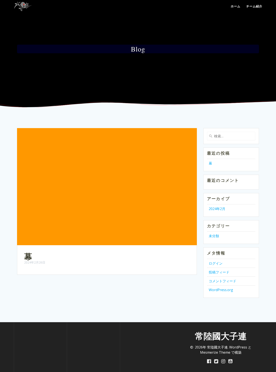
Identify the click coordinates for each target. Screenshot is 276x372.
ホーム (235, 6)
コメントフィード (222, 281)
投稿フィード (219, 272)
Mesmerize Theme (215, 352)
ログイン (216, 263)
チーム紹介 (254, 6)
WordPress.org (221, 289)
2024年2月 (217, 208)
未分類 (214, 236)
